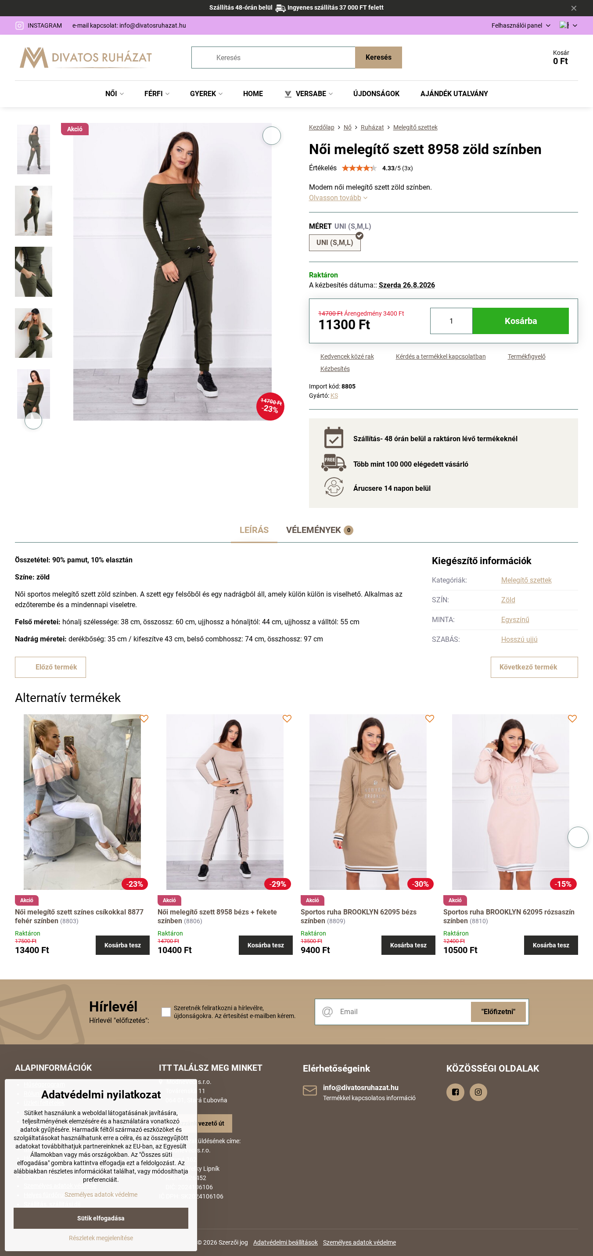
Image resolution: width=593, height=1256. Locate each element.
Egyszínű (515, 619)
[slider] (359, 168)
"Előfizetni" (498, 1012)
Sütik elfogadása (101, 1218)
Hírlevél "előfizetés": (119, 1020)
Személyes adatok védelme (359, 1242)
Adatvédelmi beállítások (285, 1242)
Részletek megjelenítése (101, 1238)
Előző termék (56, 667)
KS (334, 395)
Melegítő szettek (526, 580)
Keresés (379, 57)
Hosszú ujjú (519, 639)
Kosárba (521, 321)
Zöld (508, 600)
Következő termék (528, 667)
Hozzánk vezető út (198, 1123)
